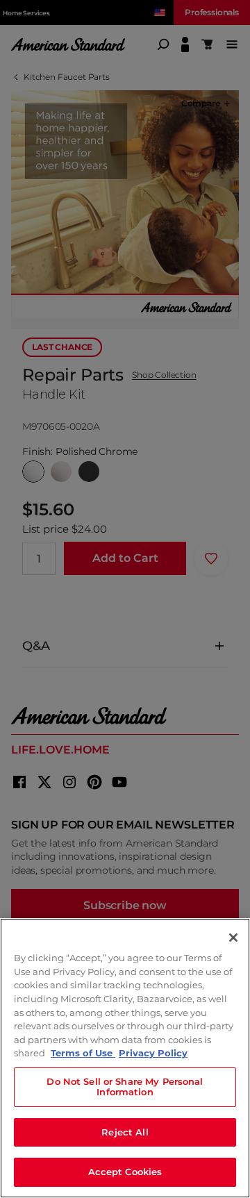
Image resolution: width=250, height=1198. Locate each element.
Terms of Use (83, 1052)
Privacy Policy (153, 1052)
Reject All (124, 1132)
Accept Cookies (125, 1171)
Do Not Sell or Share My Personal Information (125, 1087)
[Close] (233, 937)
